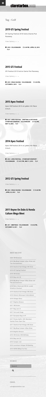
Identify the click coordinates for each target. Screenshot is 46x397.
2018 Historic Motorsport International (22, 295)
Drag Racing (16, 82)
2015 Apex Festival (14, 101)
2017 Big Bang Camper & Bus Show (21, 328)
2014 (8, 159)
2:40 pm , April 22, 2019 (32, 47)
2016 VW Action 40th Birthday (19, 335)
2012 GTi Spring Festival (17, 178)
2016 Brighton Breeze (17, 331)
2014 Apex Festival (14, 141)
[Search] (12, 370)
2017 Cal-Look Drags (16, 312)
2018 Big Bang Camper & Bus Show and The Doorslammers (22, 282)
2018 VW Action (15, 274)
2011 (8, 225)
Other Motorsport (12, 121)
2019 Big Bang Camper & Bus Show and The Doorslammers (22, 262)
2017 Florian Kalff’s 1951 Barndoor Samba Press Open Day (21, 320)
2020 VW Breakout (16, 258)
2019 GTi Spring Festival (17, 29)
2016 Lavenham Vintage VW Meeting (21, 345)
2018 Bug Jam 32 (15, 277)
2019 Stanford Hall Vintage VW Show (21, 267)
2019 (8, 47)
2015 (8, 82)
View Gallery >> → (12, 41)
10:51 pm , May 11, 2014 (25, 161)
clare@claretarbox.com (17, 386)
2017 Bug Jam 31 (15, 309)
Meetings (14, 225)
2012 (8, 190)
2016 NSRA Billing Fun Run (18, 349)
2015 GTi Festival (13, 66)
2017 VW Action (15, 305)
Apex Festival (16, 119)
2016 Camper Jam (16, 342)
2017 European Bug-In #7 (18, 316)
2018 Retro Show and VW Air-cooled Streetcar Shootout (21, 287)
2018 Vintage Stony (16, 298)
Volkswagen (16, 47)
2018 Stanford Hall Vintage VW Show (21, 291)
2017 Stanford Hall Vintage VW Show (21, 325)
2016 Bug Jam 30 (15, 338)
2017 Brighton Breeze (17, 302)
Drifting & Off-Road (29, 119)
